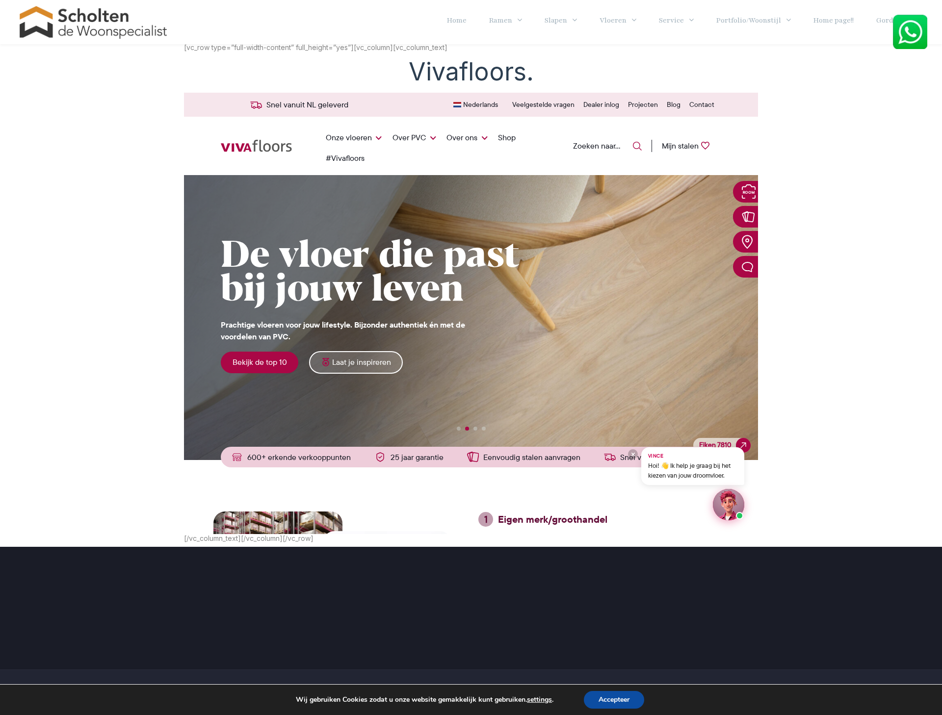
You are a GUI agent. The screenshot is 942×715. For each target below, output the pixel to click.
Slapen (556, 20)
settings (539, 699)
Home (457, 20)
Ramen (500, 20)
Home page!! (833, 20)
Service (671, 20)
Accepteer (614, 699)
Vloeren (613, 20)
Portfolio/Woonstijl (748, 20)
